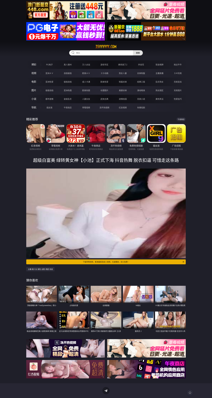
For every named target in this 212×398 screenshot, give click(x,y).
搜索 (138, 53)
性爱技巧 (178, 99)
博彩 (33, 64)
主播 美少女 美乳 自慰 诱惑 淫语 (40, 269)
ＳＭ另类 (178, 73)
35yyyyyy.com (106, 46)
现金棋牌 (159, 64)
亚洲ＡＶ (49, 73)
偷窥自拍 (49, 90)
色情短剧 (141, 107)
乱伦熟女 (159, 81)
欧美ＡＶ (86, 73)
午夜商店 (68, 107)
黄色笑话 (159, 99)
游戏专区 (104, 64)
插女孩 (49, 107)
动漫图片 (104, 90)
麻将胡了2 (122, 64)
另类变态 (178, 81)
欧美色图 (86, 90)
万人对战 (86, 64)
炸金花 (141, 64)
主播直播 (159, 73)
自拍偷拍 (68, 73)
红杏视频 (123, 107)
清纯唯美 (141, 90)
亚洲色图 (68, 90)
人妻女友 (86, 99)
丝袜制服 (141, 73)
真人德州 (68, 64)
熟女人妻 (123, 73)
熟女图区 (159, 90)
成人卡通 (86, 81)
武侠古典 (104, 99)
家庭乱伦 (68, 99)
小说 (33, 99)
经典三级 (141, 81)
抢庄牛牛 (178, 64)
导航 (33, 107)
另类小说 (141, 99)
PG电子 (49, 64)
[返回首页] (190, 393)
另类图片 (178, 90)
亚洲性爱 (49, 81)
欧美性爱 (104, 81)
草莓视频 (86, 107)
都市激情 (49, 99)
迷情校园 (123, 99)
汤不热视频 (104, 107)
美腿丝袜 (123, 90)
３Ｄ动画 (104, 73)
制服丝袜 (123, 81)
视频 (33, 73)
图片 (33, 90)
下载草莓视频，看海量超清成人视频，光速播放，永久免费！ (106, 262)
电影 (33, 81)
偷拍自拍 (68, 81)
